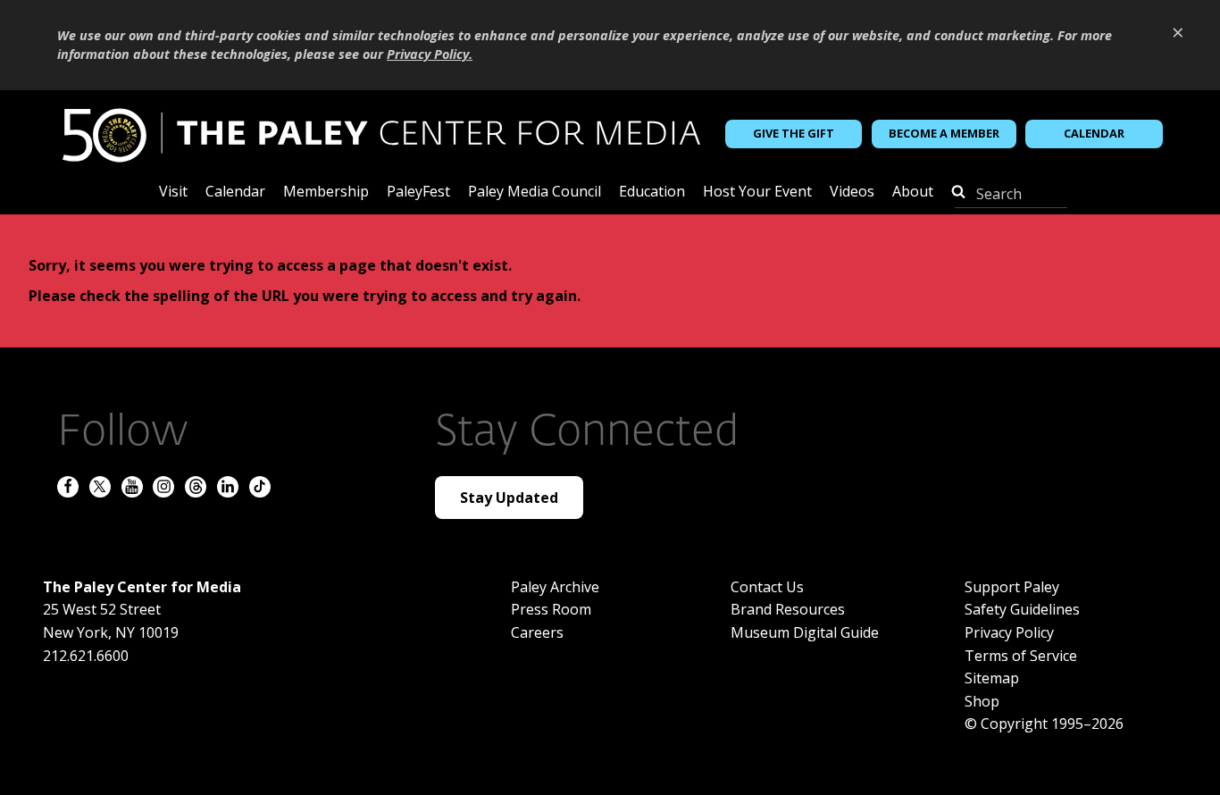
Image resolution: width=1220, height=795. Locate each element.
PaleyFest (418, 192)
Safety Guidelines (1022, 609)
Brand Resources (788, 609)
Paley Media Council (534, 192)
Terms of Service (1021, 655)
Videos (852, 192)
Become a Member (944, 133)
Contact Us (767, 587)
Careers (537, 632)
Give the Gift (793, 133)
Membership (326, 192)
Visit (173, 192)
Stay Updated (509, 497)
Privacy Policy (1009, 632)
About (912, 192)
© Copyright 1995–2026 (1044, 723)
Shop (982, 701)
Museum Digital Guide (805, 632)
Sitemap (992, 678)
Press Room (551, 609)
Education (652, 192)
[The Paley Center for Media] (381, 133)
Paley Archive (555, 587)
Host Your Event (757, 192)
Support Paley (1012, 587)
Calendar (1094, 133)
